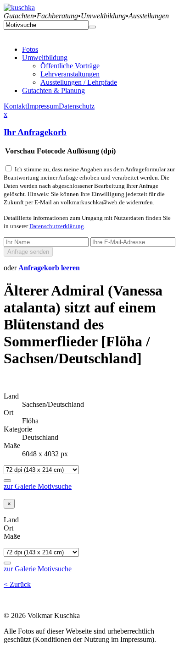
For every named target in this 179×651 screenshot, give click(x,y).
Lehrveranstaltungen (70, 74)
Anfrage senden (28, 251)
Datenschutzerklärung (56, 226)
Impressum (43, 106)
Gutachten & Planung (53, 90)
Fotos (30, 49)
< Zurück (17, 584)
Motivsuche (55, 486)
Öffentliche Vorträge (70, 66)
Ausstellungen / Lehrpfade (78, 82)
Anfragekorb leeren (49, 268)
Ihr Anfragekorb (35, 132)
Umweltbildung (44, 57)
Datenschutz (77, 106)
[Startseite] (19, 7)
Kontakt (15, 106)
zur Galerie (21, 486)
